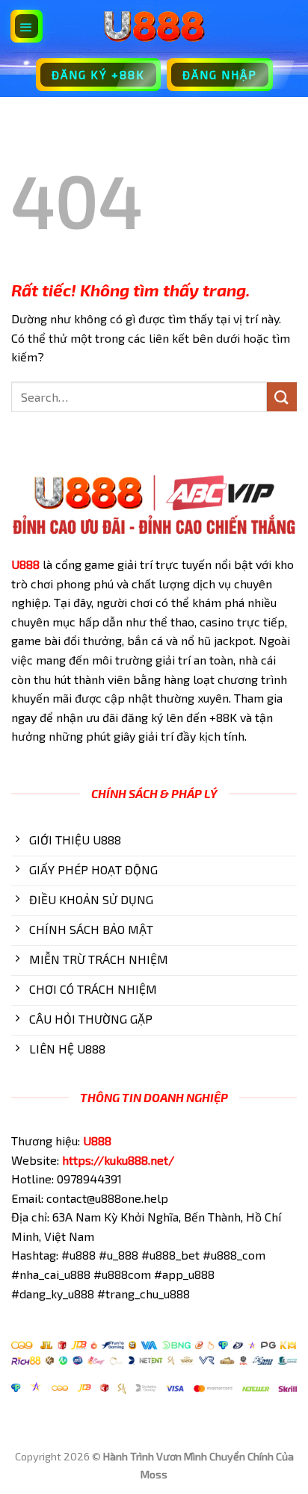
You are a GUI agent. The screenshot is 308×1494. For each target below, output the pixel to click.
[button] (27, 26)
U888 (25, 564)
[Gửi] (282, 396)
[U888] (154, 26)
